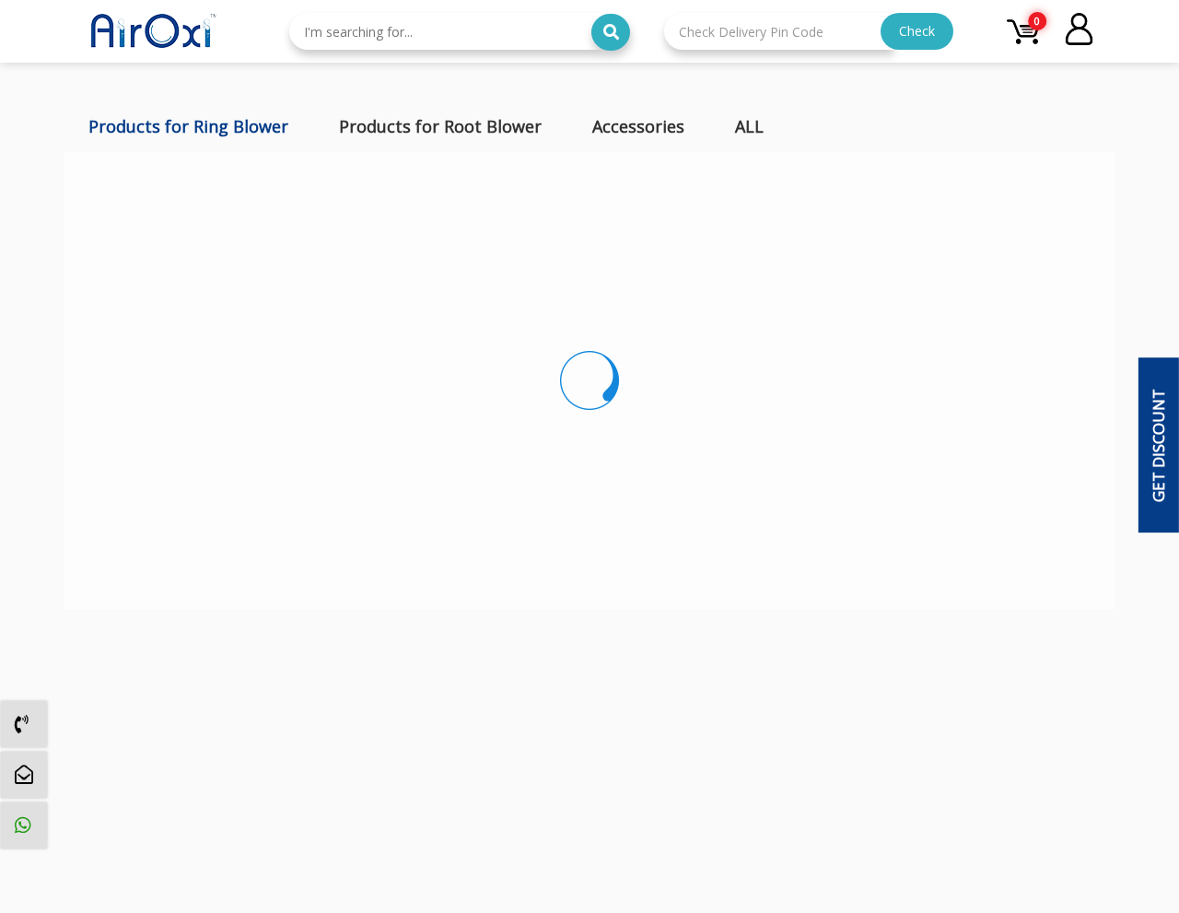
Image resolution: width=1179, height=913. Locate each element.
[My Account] (1079, 31)
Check (917, 31)
